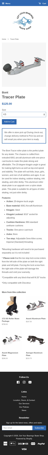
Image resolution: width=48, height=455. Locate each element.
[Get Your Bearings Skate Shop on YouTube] (30, 383)
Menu (7, 3)
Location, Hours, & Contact (24, 400)
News (24, 410)
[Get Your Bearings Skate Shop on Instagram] (24, 383)
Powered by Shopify (24, 439)
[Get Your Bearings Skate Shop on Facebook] (18, 383)
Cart (44, 3)
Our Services (24, 404)
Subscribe (39, 428)
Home (4, 39)
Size (4, 110)
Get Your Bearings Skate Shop (31, 436)
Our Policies (24, 407)
